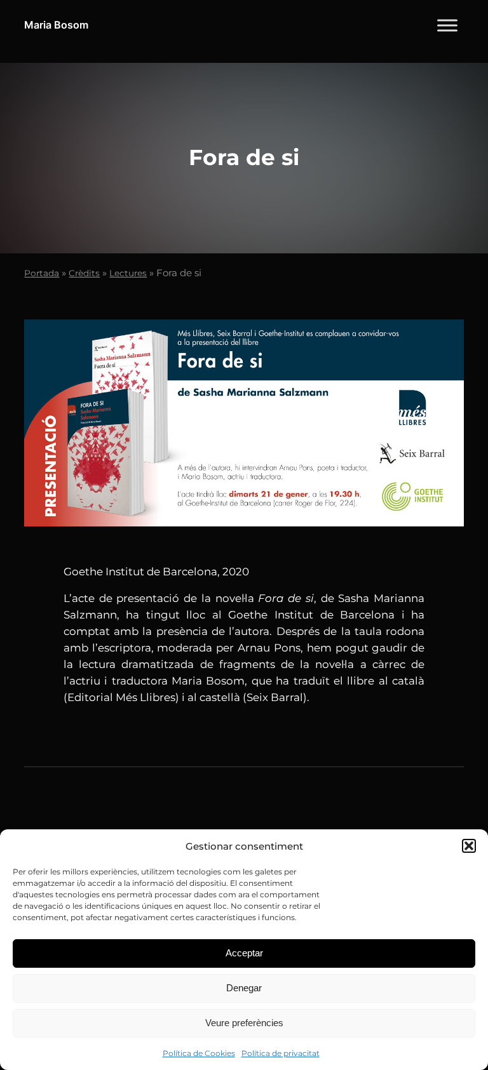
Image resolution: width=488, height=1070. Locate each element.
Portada (41, 273)
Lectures (128, 273)
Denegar (244, 987)
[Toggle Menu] (447, 25)
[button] (469, 845)
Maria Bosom (56, 24)
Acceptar (244, 952)
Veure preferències (244, 1022)
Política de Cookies (199, 1053)
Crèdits (84, 273)
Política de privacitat (280, 1053)
